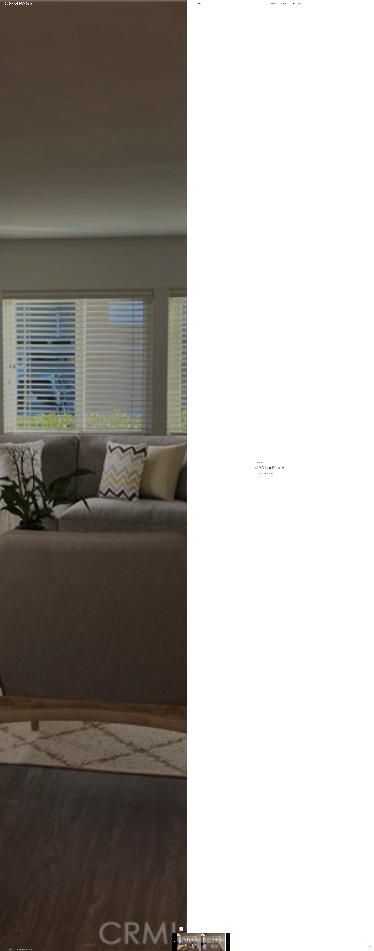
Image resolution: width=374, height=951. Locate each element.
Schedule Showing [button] (266, 473)
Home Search (284, 3)
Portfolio (274, 3)
